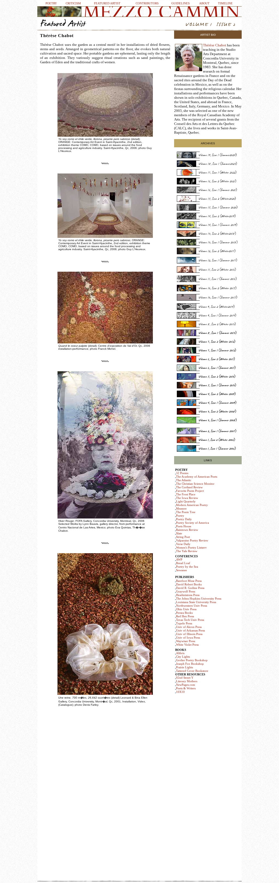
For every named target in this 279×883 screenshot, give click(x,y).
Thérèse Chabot (214, 45)
